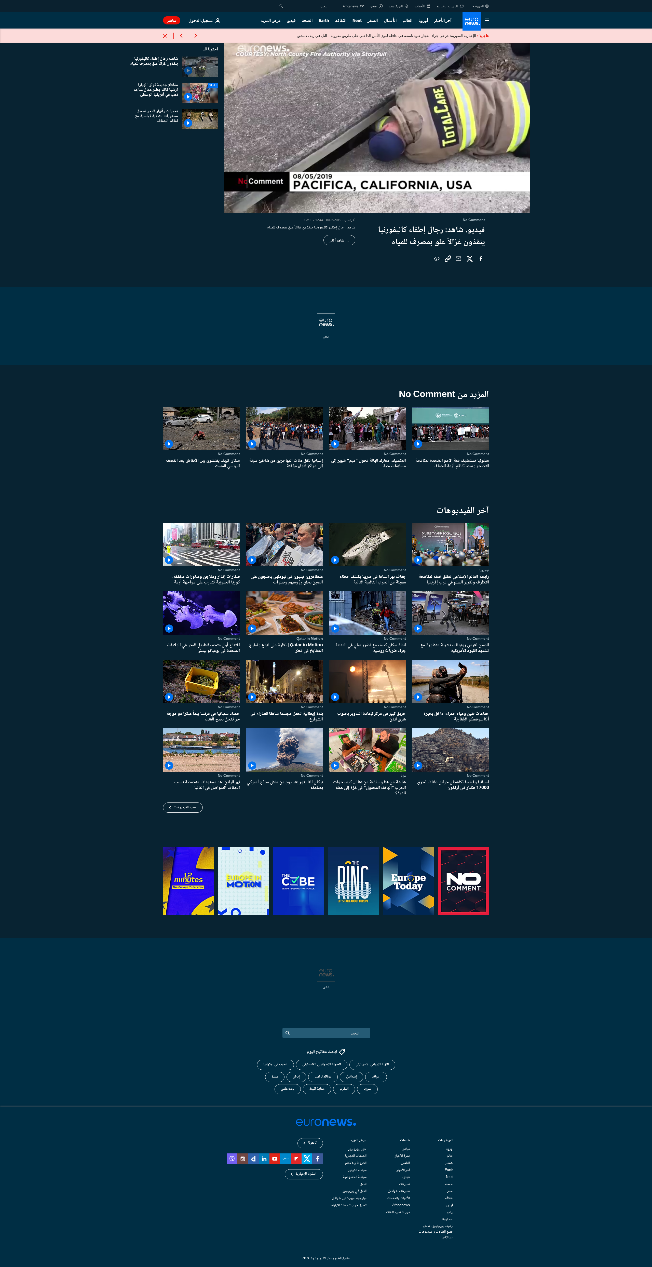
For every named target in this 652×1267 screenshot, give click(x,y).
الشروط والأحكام (355, 1163)
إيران (296, 1077)
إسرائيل (351, 1077)
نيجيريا (484, 570)
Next (357, 20)
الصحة (307, 20)
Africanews (401, 1205)
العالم (407, 20)
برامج (449, 1212)
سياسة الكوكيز (357, 1170)
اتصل (363, 1184)
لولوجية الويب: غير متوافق (349, 1198)
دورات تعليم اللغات (398, 1212)
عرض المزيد (358, 1140)
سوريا (367, 1089)
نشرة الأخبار (402, 1156)
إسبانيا (376, 1077)
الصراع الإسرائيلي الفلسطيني (321, 1064)
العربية (479, 6)
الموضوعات (445, 1140)
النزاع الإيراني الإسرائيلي (372, 1064)
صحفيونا (447, 1219)
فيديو (291, 20)
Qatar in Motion (309, 639)
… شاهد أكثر (339, 240)
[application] (377, 127)
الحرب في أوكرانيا (275, 1064)
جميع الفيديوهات (185, 808)
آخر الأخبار (442, 20)
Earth (324, 20)
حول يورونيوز (357, 1149)
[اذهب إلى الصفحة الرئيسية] (472, 21)
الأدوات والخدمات (398, 1198)
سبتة (274, 1077)
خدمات (405, 1140)
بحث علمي (287, 1089)
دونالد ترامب (323, 1077)
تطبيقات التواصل (399, 1191)
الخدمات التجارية (355, 1156)
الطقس (405, 1163)
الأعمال (390, 20)
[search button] (281, 6)
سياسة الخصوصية (354, 1177)
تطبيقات (404, 1184)
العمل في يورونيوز (354, 1191)
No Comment (478, 454)
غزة (403, 776)
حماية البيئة (317, 1089)
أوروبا (423, 20)
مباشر (171, 20)
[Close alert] (165, 36)
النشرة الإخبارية (306, 1174)
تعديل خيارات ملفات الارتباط (348, 1205)
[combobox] (307, 6)
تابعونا (405, 1177)
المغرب (344, 1089)
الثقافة (340, 20)
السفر (373, 20)
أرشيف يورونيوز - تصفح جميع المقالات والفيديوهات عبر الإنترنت (436, 1231)
